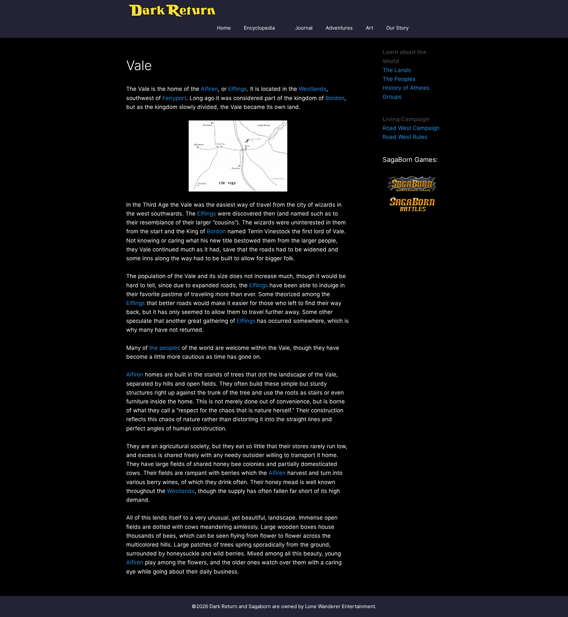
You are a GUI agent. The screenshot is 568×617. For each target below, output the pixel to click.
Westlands (312, 89)
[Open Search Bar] (432, 28)
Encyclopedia (259, 28)
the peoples (164, 348)
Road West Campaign (411, 128)
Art (369, 28)
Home (224, 28)
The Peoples (399, 79)
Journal (304, 28)
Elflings (237, 89)
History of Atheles (406, 88)
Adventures (339, 28)
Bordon (334, 98)
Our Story (397, 28)
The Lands (397, 70)
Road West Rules (405, 137)
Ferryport (174, 98)
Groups (392, 96)
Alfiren (209, 89)
